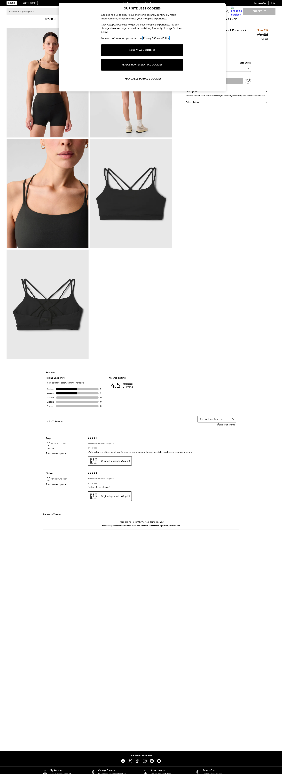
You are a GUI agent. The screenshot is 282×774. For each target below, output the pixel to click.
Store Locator (260, 3)
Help (273, 3)
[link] (226, 11)
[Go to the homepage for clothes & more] (12, 3)
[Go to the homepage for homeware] (28, 3)
